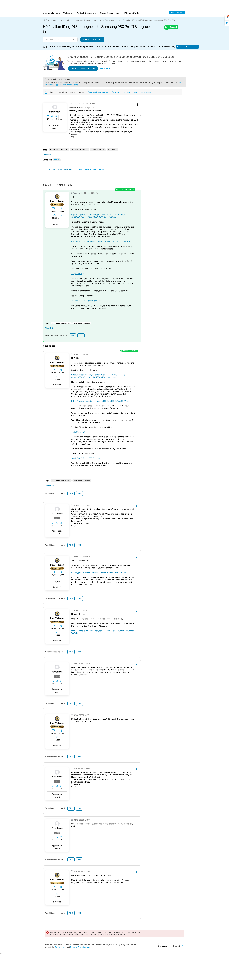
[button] (137, 104)
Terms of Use (60, 947)
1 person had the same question (90, 169)
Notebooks (65, 20)
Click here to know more (187, 47)
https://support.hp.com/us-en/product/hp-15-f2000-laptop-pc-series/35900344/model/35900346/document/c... (98, 215)
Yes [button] (72, 335)
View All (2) (49, 328)
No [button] (81, 335)
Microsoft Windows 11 (79, 149)
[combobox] (60, 39)
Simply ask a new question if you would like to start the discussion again (119, 92)
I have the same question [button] (59, 169)
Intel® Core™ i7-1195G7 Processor (86, 301)
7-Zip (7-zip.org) (77, 273)
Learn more (105, 68)
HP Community (49, 20)
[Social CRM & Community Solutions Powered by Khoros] (163, 946)
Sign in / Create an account (83, 68)
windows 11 (112, 149)
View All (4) (47, 155)
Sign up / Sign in (177, 13)
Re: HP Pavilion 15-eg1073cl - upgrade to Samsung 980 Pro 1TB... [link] (147, 20)
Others (56, 160)
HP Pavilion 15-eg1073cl (59, 149)
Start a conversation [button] (92, 39)
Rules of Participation (79, 947)
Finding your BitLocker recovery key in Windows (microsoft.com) (99, 572)
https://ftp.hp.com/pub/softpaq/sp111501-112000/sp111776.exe (100, 241)
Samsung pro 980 (98, 149)
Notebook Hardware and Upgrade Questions (94, 20)
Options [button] (183, 27)
